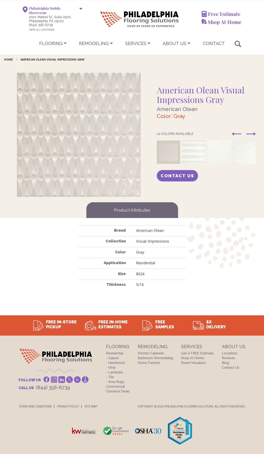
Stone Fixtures (149, 363)
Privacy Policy (68, 406)
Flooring (50, 43)
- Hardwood (115, 363)
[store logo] (119, 19)
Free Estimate (224, 14)
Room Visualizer (193, 363)
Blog (225, 363)
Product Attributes (132, 210)
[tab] (132, 210)
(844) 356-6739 (41, 25)
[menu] (132, 43)
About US (174, 43)
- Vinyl (111, 367)
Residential (114, 353)
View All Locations (41, 29)
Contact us (177, 175)
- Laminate (114, 372)
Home (8, 59)
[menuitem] (132, 43)
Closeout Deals (118, 391)
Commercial (115, 386)
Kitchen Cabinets (151, 353)
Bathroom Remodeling (155, 358)
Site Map (91, 406)
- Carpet (112, 358)
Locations (229, 353)
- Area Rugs (115, 382)
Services (135, 43)
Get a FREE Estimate (197, 353)
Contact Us (230, 367)
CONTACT (214, 43)
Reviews (228, 358)
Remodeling (94, 43)
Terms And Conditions (35, 406)
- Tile (110, 377)
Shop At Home (224, 22)
